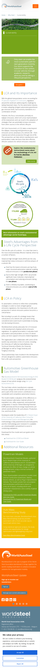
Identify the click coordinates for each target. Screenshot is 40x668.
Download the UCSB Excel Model (17, 438)
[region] (20, 650)
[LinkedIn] (10, 599)
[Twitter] (6, 599)
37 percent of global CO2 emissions (14, 101)
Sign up (5, 587)
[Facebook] (3, 599)
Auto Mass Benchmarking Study (14, 535)
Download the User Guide (15, 442)
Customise (20, 658)
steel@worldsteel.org (24, 629)
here (24, 235)
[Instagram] (14, 599)
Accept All (20, 652)
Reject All (20, 664)
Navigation (19, 85)
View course (31, 161)
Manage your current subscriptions (14, 593)
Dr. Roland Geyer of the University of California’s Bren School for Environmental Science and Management (20, 417)
